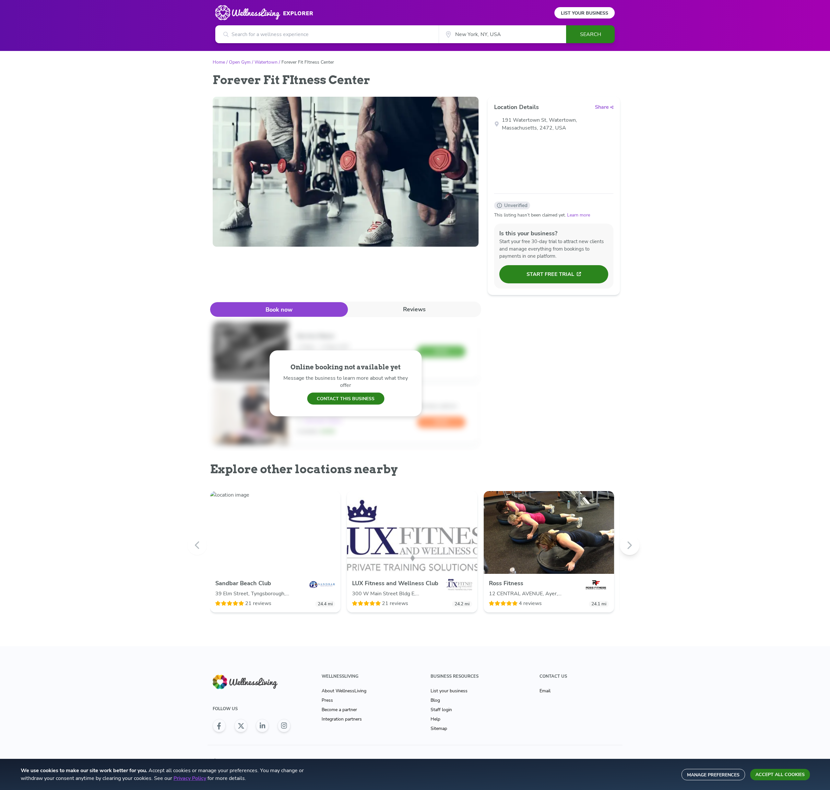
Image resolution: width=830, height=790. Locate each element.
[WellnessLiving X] (240, 726)
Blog (435, 700)
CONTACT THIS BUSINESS (345, 398)
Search (590, 34)
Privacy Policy (189, 778)
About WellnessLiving (344, 691)
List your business (449, 691)
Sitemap (439, 728)
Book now (279, 310)
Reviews (414, 309)
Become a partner (339, 710)
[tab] (279, 309)
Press (327, 700)
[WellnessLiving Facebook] (219, 726)
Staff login (441, 710)
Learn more (578, 215)
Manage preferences (713, 775)
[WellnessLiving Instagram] (284, 726)
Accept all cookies (780, 774)
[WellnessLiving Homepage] (251, 682)
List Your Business (584, 13)
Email (545, 691)
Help (435, 719)
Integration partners (342, 719)
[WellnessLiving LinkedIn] (262, 726)
